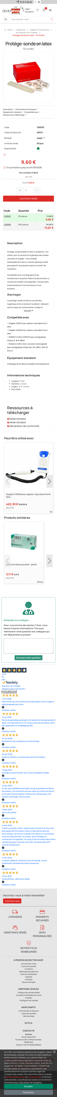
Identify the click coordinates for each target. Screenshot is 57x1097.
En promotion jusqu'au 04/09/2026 (24, 167)
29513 (40, 132)
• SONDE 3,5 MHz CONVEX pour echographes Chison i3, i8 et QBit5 (26, 339)
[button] (39, 2)
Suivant (13, 692)
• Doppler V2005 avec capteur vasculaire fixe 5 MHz (27, 325)
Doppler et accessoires (39, 29)
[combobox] (35, 2)
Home (8, 29)
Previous (5, 692)
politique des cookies (15, 1077)
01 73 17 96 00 (26, 2)
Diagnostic (21, 29)
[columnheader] (10, 210)
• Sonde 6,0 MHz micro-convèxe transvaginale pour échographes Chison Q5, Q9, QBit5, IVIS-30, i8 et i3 (27, 347)
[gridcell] (10, 218)
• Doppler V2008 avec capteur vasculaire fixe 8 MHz (27, 332)
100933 (40, 127)
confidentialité (34, 1077)
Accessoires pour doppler (27, 32)
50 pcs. (40, 143)
